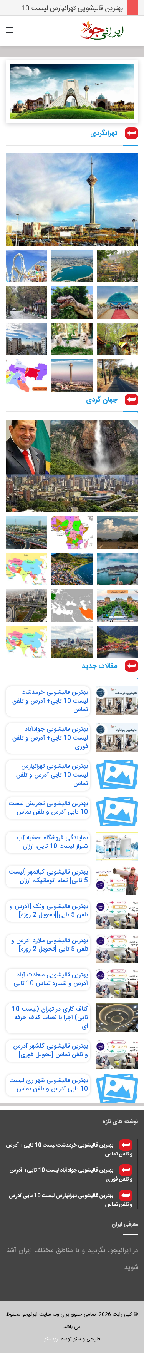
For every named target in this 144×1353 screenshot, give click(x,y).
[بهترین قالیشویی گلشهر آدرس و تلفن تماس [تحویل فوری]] (117, 1054)
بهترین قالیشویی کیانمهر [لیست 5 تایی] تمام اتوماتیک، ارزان (48, 876)
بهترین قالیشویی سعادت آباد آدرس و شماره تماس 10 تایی (50, 979)
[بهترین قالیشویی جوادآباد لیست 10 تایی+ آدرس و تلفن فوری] (117, 737)
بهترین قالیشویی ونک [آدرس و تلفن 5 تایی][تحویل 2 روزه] (49, 910)
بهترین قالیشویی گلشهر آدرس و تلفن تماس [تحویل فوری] (50, 1050)
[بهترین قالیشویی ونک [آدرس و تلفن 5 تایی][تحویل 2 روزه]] (117, 914)
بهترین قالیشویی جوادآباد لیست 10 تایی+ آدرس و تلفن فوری (50, 738)
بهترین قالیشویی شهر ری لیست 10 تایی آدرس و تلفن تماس (48, 1084)
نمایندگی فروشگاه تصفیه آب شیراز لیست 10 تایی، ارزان (52, 842)
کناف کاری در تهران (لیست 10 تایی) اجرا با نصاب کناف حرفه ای (50, 1018)
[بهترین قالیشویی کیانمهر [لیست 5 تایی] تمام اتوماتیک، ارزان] (117, 880)
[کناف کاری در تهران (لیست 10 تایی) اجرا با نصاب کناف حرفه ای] (117, 1017)
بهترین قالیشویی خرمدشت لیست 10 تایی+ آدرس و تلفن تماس (50, 701)
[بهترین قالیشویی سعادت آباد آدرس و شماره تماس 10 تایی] (117, 983)
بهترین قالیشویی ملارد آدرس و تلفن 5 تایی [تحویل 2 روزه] (49, 945)
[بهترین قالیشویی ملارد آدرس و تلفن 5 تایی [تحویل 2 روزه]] (117, 948)
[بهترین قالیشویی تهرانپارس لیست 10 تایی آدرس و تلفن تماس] (117, 774)
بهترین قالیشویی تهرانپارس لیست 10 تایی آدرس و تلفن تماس (52, 775)
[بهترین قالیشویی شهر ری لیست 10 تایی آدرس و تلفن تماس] (117, 1088)
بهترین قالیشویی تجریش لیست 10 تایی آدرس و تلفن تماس (48, 808)
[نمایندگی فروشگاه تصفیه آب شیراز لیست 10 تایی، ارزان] (117, 846)
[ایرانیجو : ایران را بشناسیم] (102, 30)
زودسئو (51, 1339)
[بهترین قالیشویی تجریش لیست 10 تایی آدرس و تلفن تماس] (117, 811)
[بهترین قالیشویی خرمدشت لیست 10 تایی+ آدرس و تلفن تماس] (117, 700)
